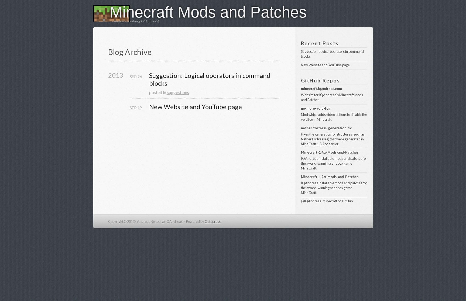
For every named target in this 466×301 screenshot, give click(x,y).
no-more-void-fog (316, 108)
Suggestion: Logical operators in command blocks (210, 79)
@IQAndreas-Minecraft (319, 201)
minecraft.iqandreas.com (321, 89)
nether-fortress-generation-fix (326, 128)
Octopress (213, 221)
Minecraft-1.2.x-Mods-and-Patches (329, 177)
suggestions (178, 92)
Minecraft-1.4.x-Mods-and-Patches (329, 152)
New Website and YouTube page (195, 106)
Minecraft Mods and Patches (208, 12)
